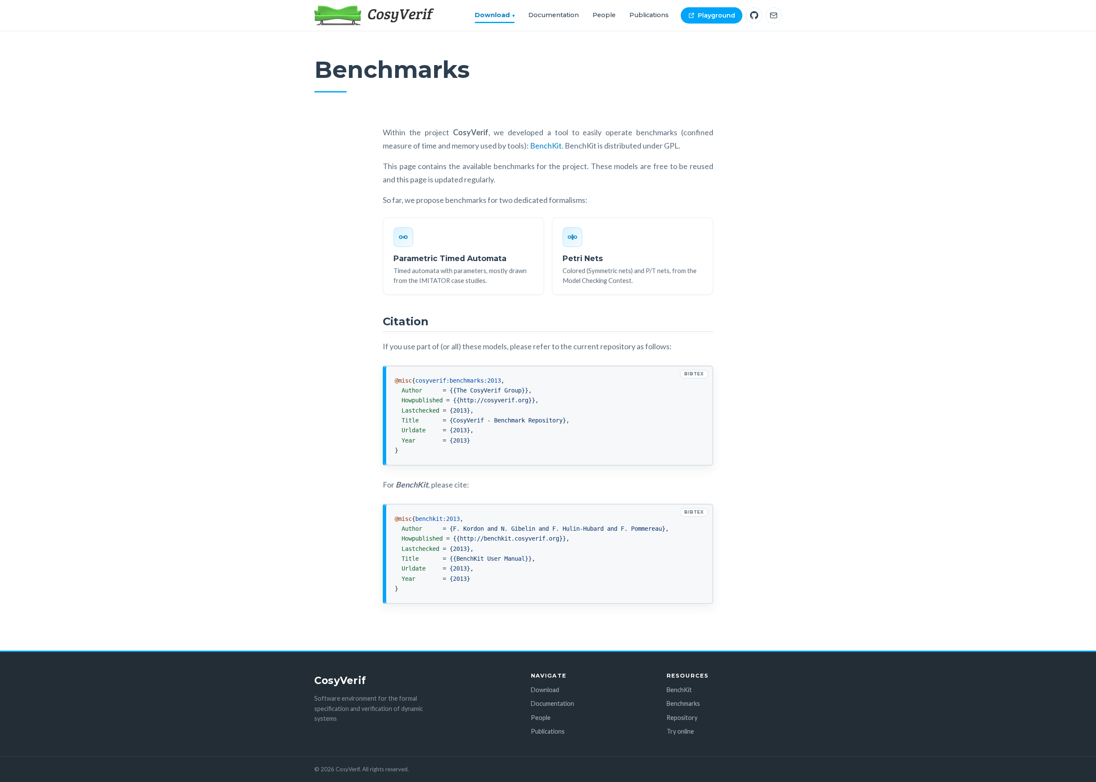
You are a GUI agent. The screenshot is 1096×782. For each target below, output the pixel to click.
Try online (680, 731)
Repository (682, 717)
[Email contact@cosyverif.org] (773, 15)
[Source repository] (754, 15)
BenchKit (546, 145)
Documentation (553, 15)
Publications (649, 15)
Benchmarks (683, 703)
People (604, 15)
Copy (669, 373)
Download (492, 15)
